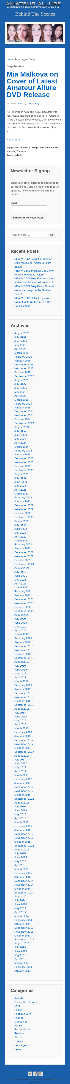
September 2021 (24, 563)
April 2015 (20, 865)
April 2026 (20, 348)
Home (10, 59)
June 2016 (20, 810)
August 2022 (21, 520)
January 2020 (22, 642)
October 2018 (22, 700)
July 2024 (20, 431)
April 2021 (20, 583)
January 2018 (22, 736)
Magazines (20, 1021)
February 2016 (23, 826)
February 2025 (23, 403)
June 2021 (20, 575)
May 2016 (20, 814)
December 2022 (23, 505)
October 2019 (22, 653)
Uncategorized (23, 1045)
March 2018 (21, 728)
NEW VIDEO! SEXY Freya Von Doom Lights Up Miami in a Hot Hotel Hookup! (32, 302)
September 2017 (24, 751)
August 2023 (21, 474)
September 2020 (24, 610)
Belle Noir (26, 147)
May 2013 (20, 955)
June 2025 (20, 387)
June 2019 (20, 669)
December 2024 (23, 411)
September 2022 (24, 517)
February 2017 (23, 779)
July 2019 (20, 665)
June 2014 (20, 904)
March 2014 (21, 916)
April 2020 (20, 630)
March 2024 (21, 446)
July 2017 (20, 759)
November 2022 (23, 509)
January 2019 (22, 689)
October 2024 (22, 419)
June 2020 (20, 622)
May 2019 (20, 673)
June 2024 (20, 434)
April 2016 (20, 818)
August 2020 (21, 614)
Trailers (18, 1041)
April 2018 (20, 724)
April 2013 (20, 959)
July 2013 (20, 947)
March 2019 (21, 681)
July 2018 (20, 712)
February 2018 (23, 732)
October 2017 (22, 747)
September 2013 (24, 939)
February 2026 (23, 356)
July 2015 (20, 853)
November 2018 (23, 696)
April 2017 (20, 771)
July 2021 (20, 571)
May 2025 (20, 391)
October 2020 (22, 607)
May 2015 (20, 861)
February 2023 (23, 497)
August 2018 (21, 708)
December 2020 (23, 599)
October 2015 (22, 841)
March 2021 (21, 587)
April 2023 (20, 489)
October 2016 (22, 794)
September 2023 (24, 470)
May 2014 (20, 908)
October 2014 (22, 888)
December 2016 (23, 786)
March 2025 (21, 399)
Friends (18, 1017)
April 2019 (20, 677)
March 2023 (21, 493)
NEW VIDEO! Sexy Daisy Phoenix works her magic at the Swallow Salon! (34, 290)
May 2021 (20, 579)
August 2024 (21, 427)
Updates (19, 1048)
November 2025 (23, 368)
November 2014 (23, 884)
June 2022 (20, 528)
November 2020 (23, 603)
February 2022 (23, 544)
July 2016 (20, 806)
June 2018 (20, 716)
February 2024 (23, 450)
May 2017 (20, 767)
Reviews (19, 1033)
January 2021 (22, 595)
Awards (18, 998)
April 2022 (20, 536)
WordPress (35, 1082)
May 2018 (20, 720)
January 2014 (22, 923)
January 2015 (22, 876)
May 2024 (20, 438)
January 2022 (22, 548)
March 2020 (21, 634)
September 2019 (24, 657)
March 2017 (21, 775)
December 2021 (23, 552)
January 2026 (22, 360)
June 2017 (20, 763)
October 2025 (22, 372)
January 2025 (22, 407)
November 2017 (23, 743)
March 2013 (21, 962)
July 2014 (20, 900)
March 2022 (21, 540)
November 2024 (23, 415)
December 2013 (23, 927)
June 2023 (20, 481)
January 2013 (22, 970)
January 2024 (22, 454)
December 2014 (23, 880)
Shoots (18, 1037)
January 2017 (22, 783)
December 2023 (23, 458)
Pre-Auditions (22, 1029)
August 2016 (21, 802)
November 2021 (23, 556)
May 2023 (20, 485)
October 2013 (22, 935)
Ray (37, 103)
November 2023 (23, 462)
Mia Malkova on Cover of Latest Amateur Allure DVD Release (32, 84)
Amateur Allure (22, 1079)
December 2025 (23, 364)
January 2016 (22, 829)
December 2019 (23, 646)
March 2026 (21, 352)
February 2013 (23, 966)
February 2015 (23, 872)
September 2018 (24, 704)
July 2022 (20, 524)
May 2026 (20, 344)
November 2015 (23, 837)
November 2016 (23, 790)
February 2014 (23, 919)
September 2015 (24, 845)
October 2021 (22, 560)
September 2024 (24, 423)
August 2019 (21, 661)
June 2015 (20, 857)
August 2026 (21, 333)
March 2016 (21, 822)
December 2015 (23, 833)
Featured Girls (22, 1013)
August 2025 (21, 380)
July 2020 (20, 618)
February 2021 (23, 591)
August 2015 (21, 849)
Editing (18, 1009)
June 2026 (20, 341)
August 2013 (21, 943)
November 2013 (23, 931)
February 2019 (23, 685)
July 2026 (20, 337)
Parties (18, 1025)
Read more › (14, 139)
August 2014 (21, 896)
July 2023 (20, 477)
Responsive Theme (42, 1079)
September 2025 (24, 376)
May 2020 (20, 626)
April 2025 (20, 395)
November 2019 (23, 650)
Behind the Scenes (25, 1002)
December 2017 (23, 739)
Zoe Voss (21, 151)
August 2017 (21, 755)
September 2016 (24, 798)
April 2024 (20, 442)
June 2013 (20, 951)
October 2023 (22, 466)
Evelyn (35, 147)
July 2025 (20, 384)
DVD (19, 155)
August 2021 (21, 567)
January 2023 (22, 501)
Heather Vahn (47, 147)
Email (14, 202)
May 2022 (20, 532)
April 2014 (20, 912)
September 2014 (24, 892)
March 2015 (21, 869)
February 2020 (23, 638)
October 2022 (22, 513)
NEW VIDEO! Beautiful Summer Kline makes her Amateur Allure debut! (33, 262)
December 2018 (23, 693)
